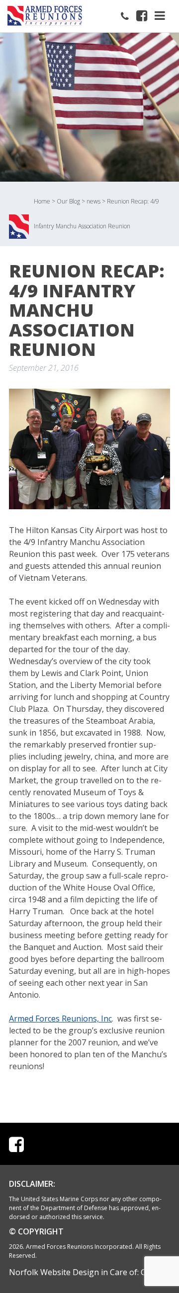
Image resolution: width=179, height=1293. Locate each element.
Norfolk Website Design (54, 1272)
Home (42, 201)
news (93, 201)
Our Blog (68, 201)
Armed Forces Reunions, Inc (60, 1018)
